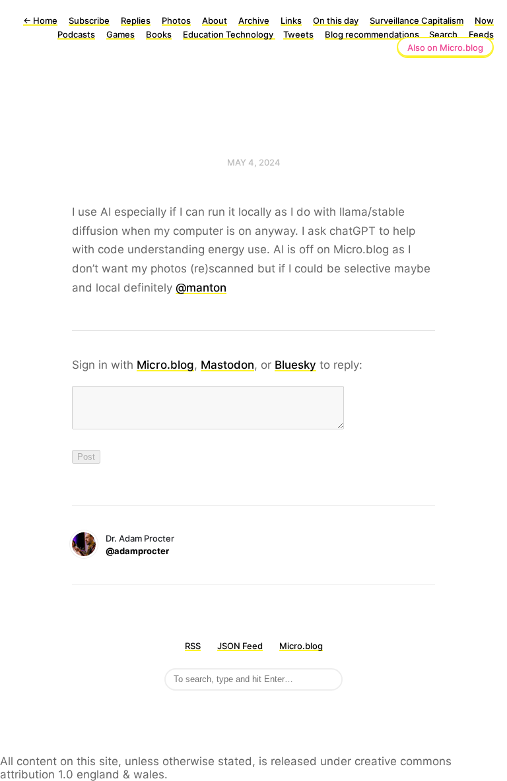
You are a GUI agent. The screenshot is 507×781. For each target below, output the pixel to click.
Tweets (298, 34)
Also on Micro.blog (445, 47)
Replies (136, 20)
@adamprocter (137, 551)
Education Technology (229, 34)
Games (120, 34)
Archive (253, 20)
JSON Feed (240, 645)
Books (159, 34)
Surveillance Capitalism (416, 20)
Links (291, 20)
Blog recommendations (373, 34)
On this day (335, 20)
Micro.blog (165, 364)
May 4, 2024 (254, 162)
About (214, 20)
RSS (193, 645)
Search (443, 34)
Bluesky (295, 364)
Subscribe (89, 20)
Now (484, 20)
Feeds (481, 34)
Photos (176, 20)
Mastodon (227, 364)
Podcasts (76, 34)
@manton (201, 287)
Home (40, 20)
